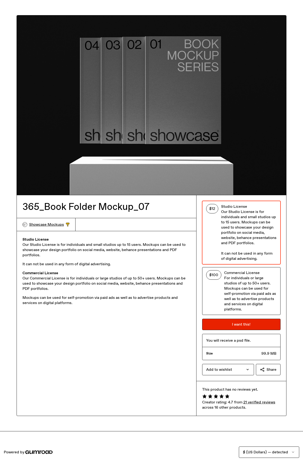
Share (271, 369)
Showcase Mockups (49, 224)
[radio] (241, 232)
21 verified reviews (259, 402)
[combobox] (228, 369)
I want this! (241, 324)
